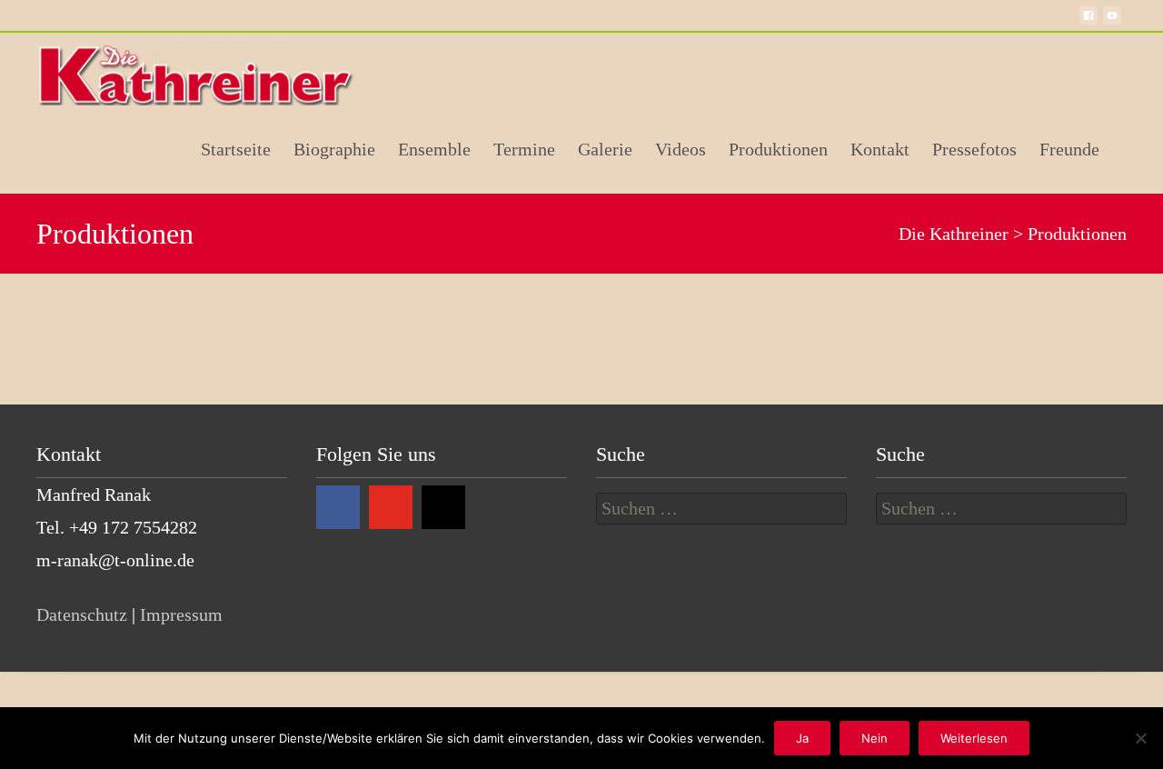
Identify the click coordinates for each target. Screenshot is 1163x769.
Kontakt (880, 149)
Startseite (236, 149)
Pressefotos (974, 149)
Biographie (334, 149)
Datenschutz (81, 614)
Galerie (605, 149)
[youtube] (1112, 23)
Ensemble (434, 149)
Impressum (181, 614)
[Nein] (1140, 738)
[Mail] (443, 507)
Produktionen (778, 149)
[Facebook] (338, 507)
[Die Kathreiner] (199, 69)
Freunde (1069, 149)
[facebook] (1088, 23)
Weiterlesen (974, 738)
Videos (680, 149)
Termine (524, 149)
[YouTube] (391, 507)
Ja (802, 738)
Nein (874, 738)
